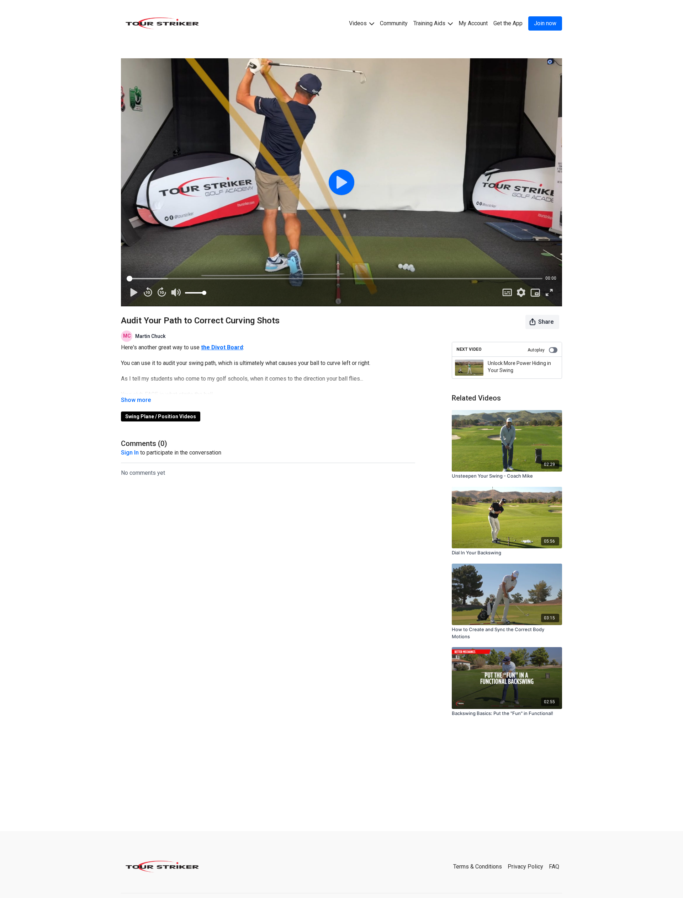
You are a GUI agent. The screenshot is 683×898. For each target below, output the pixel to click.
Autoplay (536, 350)
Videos (358, 23)
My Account (473, 23)
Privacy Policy (525, 866)
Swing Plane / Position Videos (160, 416)
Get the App (508, 23)
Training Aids (430, 23)
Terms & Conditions (477, 866)
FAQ (554, 866)
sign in (130, 452)
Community (394, 23)
